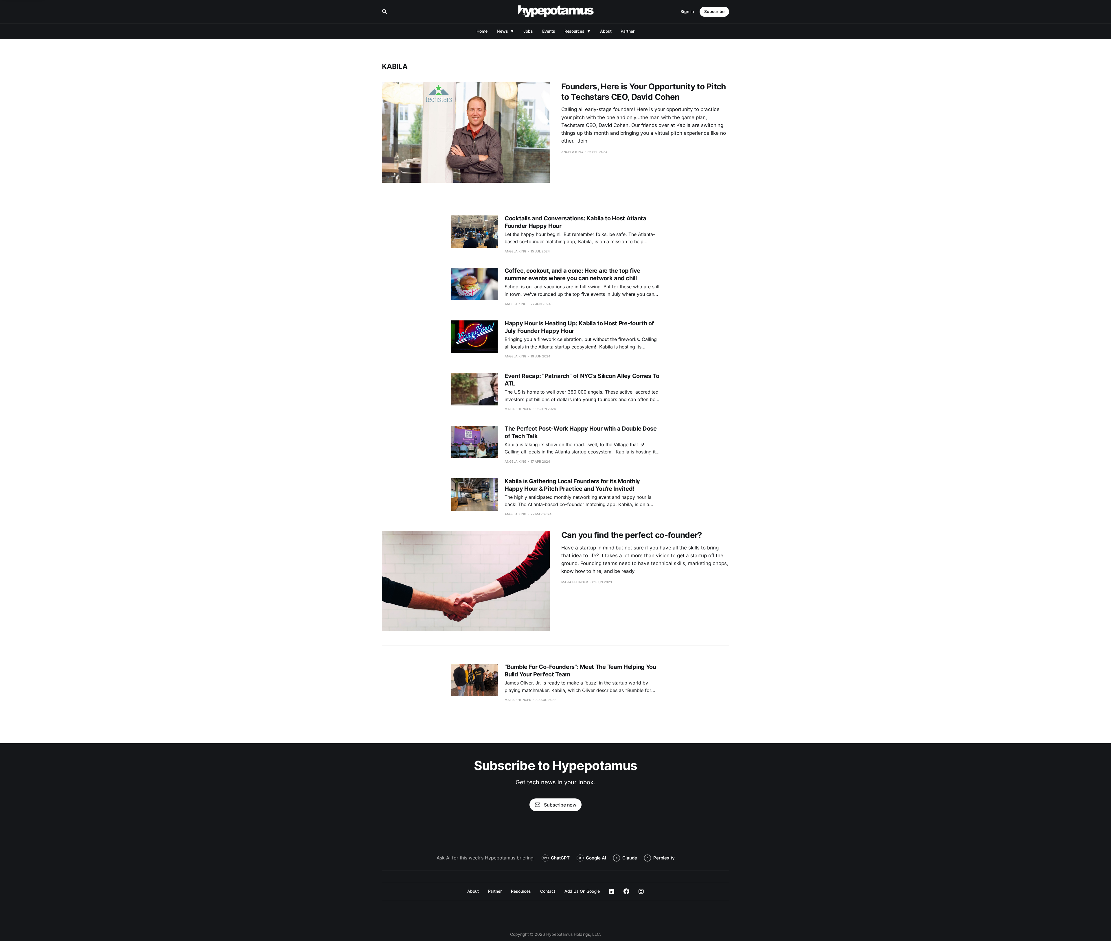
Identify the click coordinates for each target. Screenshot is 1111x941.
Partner (627, 31)
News (502, 31)
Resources (574, 31)
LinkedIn (611, 891)
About (606, 31)
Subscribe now (560, 805)
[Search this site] (384, 11)
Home (482, 31)
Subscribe (714, 11)
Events (548, 31)
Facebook (626, 891)
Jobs (528, 31)
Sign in (687, 11)
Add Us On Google (582, 891)
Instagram (641, 891)
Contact (547, 891)
